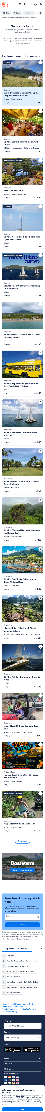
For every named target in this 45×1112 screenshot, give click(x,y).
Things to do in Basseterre (12, 1007)
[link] (22, 83)
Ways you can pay (11, 1074)
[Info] (38, 18)
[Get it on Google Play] (12, 1050)
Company (8, 1064)
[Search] (20, 4)
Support (7, 1058)
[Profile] (40, 4)
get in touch (14, 41)
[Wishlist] (25, 4)
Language (8, 1021)
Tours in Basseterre (9, 1009)
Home (4, 1004)
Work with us (9, 1069)
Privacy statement (23, 939)
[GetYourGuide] (5, 4)
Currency (7, 1032)
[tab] (17, 949)
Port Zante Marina (27, 1009)
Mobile (6, 1045)
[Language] (35, 4)
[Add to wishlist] (40, 62)
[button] (22, 83)
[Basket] (30, 4)
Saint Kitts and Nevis (18, 1004)
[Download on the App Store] (31, 1050)
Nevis (31, 1004)
